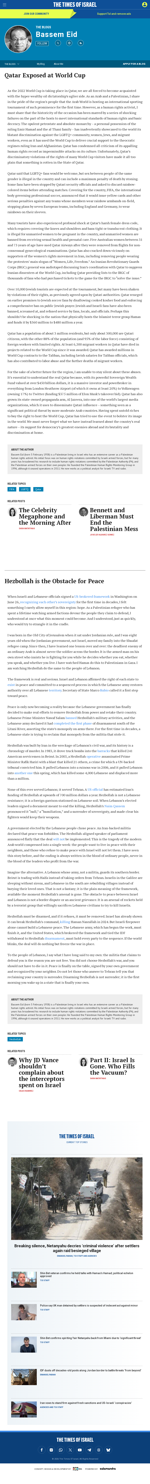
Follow (42, 43)
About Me (58, 63)
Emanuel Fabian (65, 1256)
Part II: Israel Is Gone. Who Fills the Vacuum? (112, 1066)
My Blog (41, 63)
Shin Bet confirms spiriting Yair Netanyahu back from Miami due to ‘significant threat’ (90, 1338)
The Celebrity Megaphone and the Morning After (45, 516)
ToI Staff (78, 1256)
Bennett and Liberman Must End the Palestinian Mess (114, 519)
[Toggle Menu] (4, 4)
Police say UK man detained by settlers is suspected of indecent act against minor (89, 1305)
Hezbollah (15, 1039)
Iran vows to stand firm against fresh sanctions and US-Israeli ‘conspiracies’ (86, 1402)
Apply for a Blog (134, 63)
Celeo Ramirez (26, 1091)
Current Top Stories (76, 1142)
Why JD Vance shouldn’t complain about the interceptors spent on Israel (42, 1072)
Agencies (92, 1256)
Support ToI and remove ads (114, 13)
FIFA (12, 489)
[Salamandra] (108, 1468)
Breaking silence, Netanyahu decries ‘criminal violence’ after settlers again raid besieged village (76, 1248)
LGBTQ (25, 489)
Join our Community (36, 13)
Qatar (38, 489)
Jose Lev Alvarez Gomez (102, 535)
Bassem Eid (57, 34)
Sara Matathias (27, 529)
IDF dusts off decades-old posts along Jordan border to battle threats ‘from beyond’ (90, 1370)
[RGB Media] (78, 1468)
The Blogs (43, 27)
